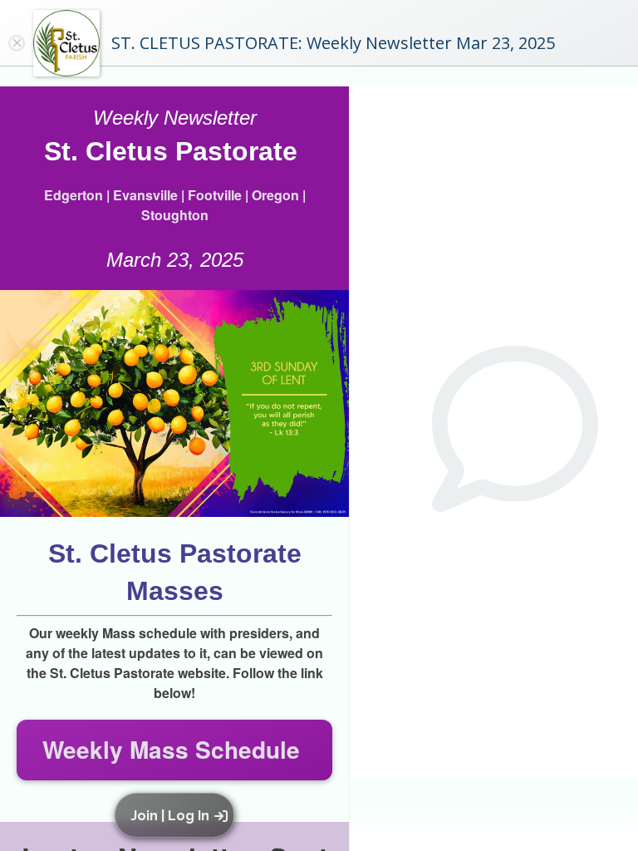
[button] (177, 815)
